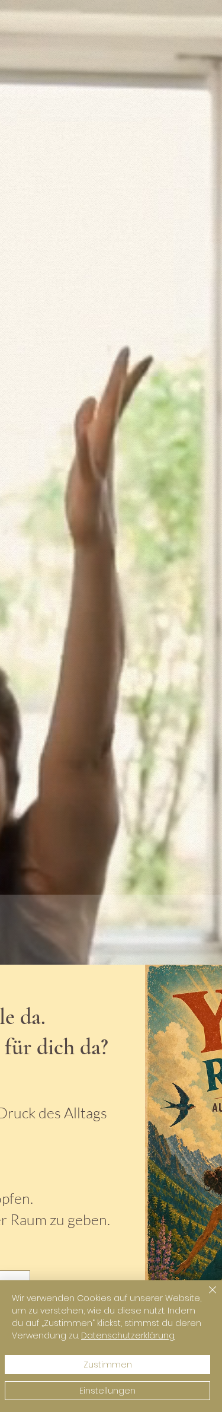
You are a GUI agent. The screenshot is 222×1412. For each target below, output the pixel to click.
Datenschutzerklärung (128, 1335)
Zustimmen (107, 1364)
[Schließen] (205, 1297)
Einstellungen (107, 1391)
